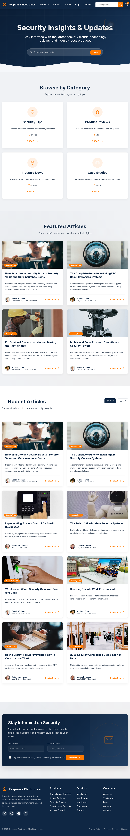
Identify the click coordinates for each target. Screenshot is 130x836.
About (68, 4)
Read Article (50, 300)
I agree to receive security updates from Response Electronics (39, 757)
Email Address (53, 743)
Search (95, 52)
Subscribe (73, 757)
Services (57, 4)
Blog (77, 4)
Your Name (13, 743)
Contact (87, 4)
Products (44, 4)
